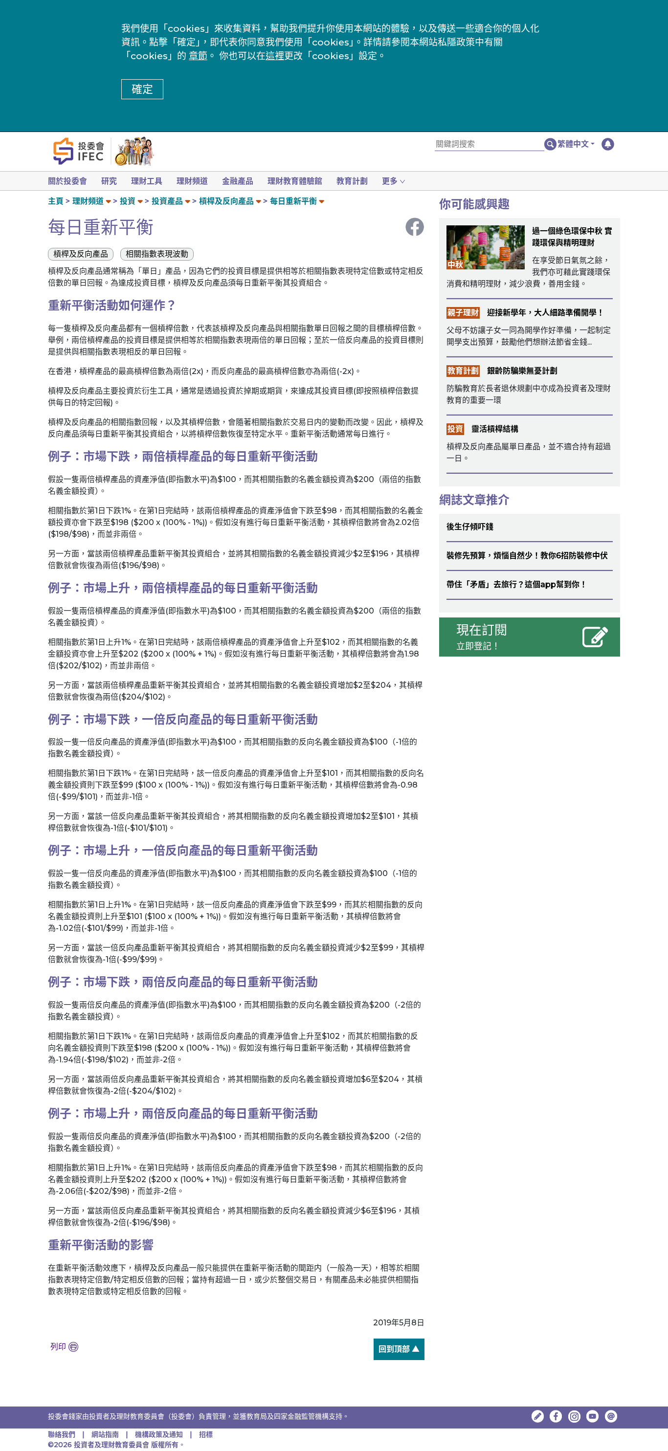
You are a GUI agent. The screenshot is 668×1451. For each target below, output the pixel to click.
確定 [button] (142, 89)
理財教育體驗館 (294, 181)
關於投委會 (67, 181)
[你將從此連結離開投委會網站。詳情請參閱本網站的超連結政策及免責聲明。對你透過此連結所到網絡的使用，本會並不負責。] (556, 1416)
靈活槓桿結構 (494, 429)
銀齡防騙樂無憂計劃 (522, 370)
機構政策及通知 (160, 1434)
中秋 (455, 264)
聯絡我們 (61, 1434)
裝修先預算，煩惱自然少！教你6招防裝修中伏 (527, 555)
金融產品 (237, 181)
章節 (198, 56)
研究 (109, 181)
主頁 (56, 201)
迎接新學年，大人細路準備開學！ (545, 312)
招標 (206, 1434)
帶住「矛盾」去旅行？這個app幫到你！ (516, 584)
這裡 (275, 56)
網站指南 (105, 1434)
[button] (576, 144)
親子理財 (463, 312)
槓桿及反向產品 (226, 201)
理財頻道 (192, 181)
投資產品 (167, 201)
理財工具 (146, 181)
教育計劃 (352, 181)
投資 (127, 201)
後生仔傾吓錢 (469, 526)
